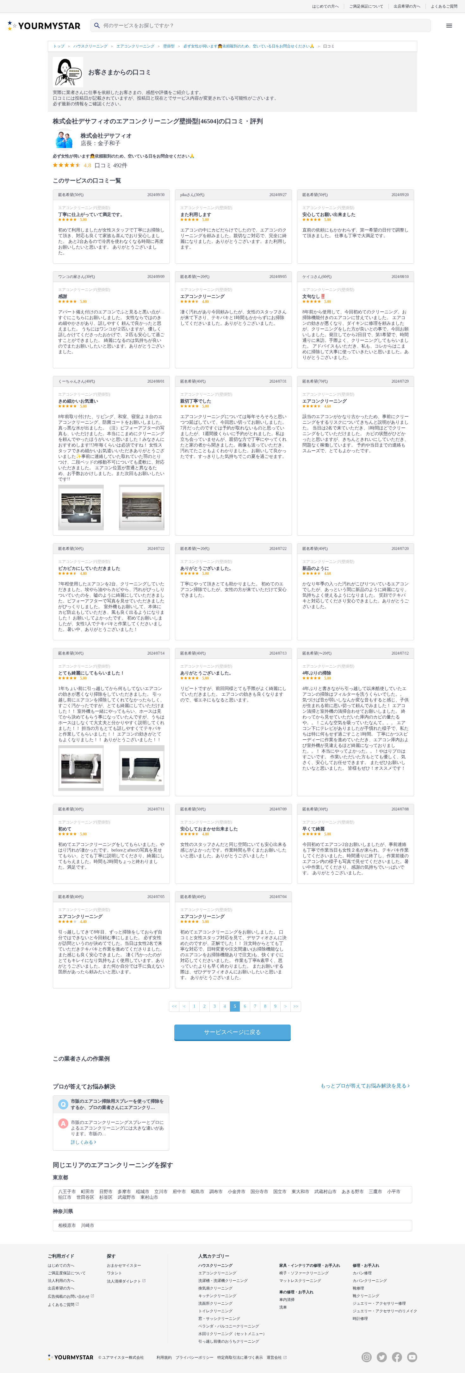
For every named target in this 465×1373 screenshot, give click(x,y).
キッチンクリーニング (217, 1296)
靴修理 (358, 1288)
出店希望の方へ (407, 6)
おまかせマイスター (124, 1265)
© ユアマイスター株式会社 (121, 1357)
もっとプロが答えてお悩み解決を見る (364, 1085)
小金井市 (236, 1191)
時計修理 (360, 1318)
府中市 (179, 1191)
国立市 (280, 1191)
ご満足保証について (366, 6)
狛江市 (64, 1197)
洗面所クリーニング (215, 1303)
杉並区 (106, 1197)
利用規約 (164, 1357)
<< (174, 1006)
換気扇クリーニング (215, 1288)
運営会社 (274, 1357)
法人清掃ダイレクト (124, 1281)
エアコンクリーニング (217, 1273)
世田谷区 (85, 1197)
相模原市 (67, 1225)
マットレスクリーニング (300, 1280)
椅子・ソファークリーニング (304, 1273)
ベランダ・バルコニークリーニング (228, 1326)
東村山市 (149, 1197)
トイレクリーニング (215, 1311)
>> (295, 1006)
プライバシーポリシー (195, 1357)
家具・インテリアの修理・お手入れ (309, 1265)
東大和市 (300, 1191)
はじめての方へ (325, 6)
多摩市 (124, 1191)
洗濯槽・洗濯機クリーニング (223, 1280)
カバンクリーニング (370, 1280)
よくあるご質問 (444, 6)
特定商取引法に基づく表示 (240, 1357)
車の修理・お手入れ (296, 1292)
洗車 (283, 1307)
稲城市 (142, 1191)
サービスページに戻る (232, 1032)
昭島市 (197, 1191)
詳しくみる (82, 1142)
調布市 (216, 1191)
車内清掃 (286, 1299)
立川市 (161, 1191)
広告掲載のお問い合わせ (69, 1296)
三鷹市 (375, 1191)
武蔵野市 (126, 1197)
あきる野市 (353, 1191)
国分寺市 (259, 1191)
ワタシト (114, 1273)
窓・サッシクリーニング (219, 1318)
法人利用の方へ (61, 1280)
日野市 (106, 1191)
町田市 (87, 1191)
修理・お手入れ (366, 1265)
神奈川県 (63, 1211)
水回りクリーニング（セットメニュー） (232, 1334)
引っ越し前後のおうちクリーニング (228, 1341)
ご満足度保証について (67, 1273)
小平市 (393, 1191)
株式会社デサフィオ (106, 135)
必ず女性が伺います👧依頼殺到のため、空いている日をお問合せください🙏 (124, 156)
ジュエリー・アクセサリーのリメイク (385, 1311)
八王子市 (67, 1191)
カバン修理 (362, 1273)
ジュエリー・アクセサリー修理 (379, 1303)
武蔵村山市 (325, 1191)
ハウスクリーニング (215, 1265)
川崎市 (87, 1225)
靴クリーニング (366, 1296)
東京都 (60, 1177)
